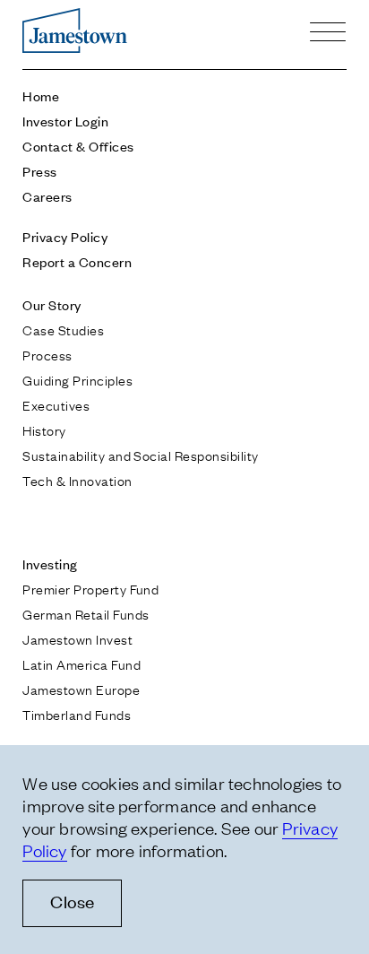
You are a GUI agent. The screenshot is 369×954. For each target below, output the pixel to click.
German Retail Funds (85, 613)
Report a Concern (77, 261)
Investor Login (65, 120)
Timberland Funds (76, 714)
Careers (47, 195)
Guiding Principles (77, 379)
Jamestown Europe (81, 688)
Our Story (51, 304)
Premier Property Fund (90, 588)
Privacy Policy (64, 236)
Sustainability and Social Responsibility (140, 454)
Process (47, 354)
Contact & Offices (77, 145)
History (43, 429)
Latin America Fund (81, 663)
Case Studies (63, 329)
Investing (49, 563)
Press (39, 170)
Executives (56, 404)
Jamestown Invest (77, 638)
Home (40, 95)
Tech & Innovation (77, 480)
